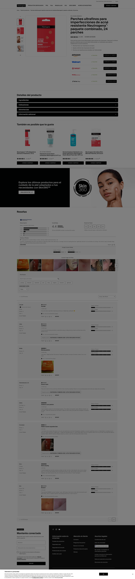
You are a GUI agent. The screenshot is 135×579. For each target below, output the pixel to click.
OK (103, 574)
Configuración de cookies (38, 577)
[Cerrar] (132, 574)
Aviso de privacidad (59, 577)
